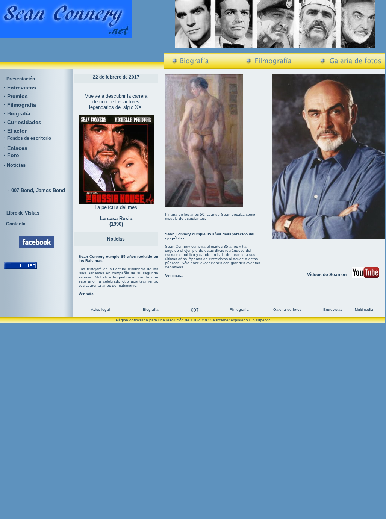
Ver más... (88, 294)
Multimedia (364, 309)
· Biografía (17, 113)
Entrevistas (21, 88)
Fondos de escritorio (29, 138)
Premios (17, 96)
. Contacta (15, 224)
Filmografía (21, 105)
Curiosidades (24, 122)
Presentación (20, 79)
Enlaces (17, 148)
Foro (13, 155)
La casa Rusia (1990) (116, 221)
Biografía (151, 309)
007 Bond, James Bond (38, 190)
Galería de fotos (287, 309)
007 (195, 310)
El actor (17, 131)
